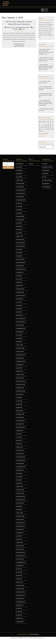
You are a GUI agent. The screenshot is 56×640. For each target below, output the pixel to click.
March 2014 (20, 542)
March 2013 (20, 582)
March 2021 (20, 315)
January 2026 (20, 186)
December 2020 (21, 318)
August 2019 (20, 364)
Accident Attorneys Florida (6, 3)
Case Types (46, 170)
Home (44, 177)
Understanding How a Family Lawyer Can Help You (45, 95)
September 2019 (21, 361)
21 (52, 127)
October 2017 (20, 424)
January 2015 (20, 519)
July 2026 (19, 167)
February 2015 (20, 516)
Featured (45, 173)
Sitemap (43, 637)
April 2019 (19, 368)
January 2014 (20, 549)
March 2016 (20, 486)
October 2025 (20, 196)
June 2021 (19, 305)
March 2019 (20, 371)
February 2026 (20, 183)
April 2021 (19, 312)
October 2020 (20, 325)
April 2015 (19, 509)
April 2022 (19, 282)
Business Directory (48, 167)
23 (41, 129)
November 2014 (21, 526)
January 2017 (20, 453)
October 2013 (20, 559)
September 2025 (21, 200)
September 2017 (21, 427)
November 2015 (21, 499)
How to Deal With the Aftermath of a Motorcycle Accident (45, 88)
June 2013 (19, 572)
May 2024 (19, 229)
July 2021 (19, 302)
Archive (45, 163)
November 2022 (21, 262)
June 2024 (19, 226)
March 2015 (20, 513)
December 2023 (21, 242)
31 (44, 131)
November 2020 (21, 321)
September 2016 (21, 466)
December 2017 (21, 420)
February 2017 (20, 450)
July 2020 (19, 335)
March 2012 (20, 618)
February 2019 (20, 374)
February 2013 (20, 585)
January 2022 (20, 292)
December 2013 (21, 552)
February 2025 (20, 216)
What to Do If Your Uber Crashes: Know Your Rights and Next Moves (46, 59)
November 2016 (21, 460)
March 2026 (20, 180)
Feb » (43, 136)
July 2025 (19, 203)
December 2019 (21, 354)
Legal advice (46, 183)
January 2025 (20, 219)
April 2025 (19, 213)
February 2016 (20, 489)
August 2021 (20, 298)
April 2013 (19, 578)
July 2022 (19, 275)
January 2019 (20, 377)
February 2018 (20, 414)
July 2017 (19, 433)
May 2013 (19, 575)
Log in (31, 163)
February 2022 (20, 289)
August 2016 (20, 470)
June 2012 (19, 611)
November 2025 (21, 193)
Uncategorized (46, 186)
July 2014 (19, 536)
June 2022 (19, 279)
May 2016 (19, 480)
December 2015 (21, 496)
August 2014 (20, 532)
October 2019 (20, 358)
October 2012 (20, 598)
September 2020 (21, 328)
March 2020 (20, 345)
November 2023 (21, 246)
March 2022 (20, 285)
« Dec (40, 136)
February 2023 (20, 259)
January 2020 (20, 351)
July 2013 (19, 569)
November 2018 (21, 384)
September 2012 (21, 601)
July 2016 (19, 473)
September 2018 (21, 391)
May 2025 (19, 209)
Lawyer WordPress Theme (24, 634)
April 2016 (19, 483)
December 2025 (21, 190)
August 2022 (20, 272)
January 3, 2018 (10, 27)
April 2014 (19, 539)
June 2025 (19, 206)
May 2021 (19, 308)
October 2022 (20, 265)
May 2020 (19, 341)
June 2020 (19, 338)
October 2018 (20, 387)
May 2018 (19, 404)
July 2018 (19, 397)
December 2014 (21, 522)
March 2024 (20, 236)
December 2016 (21, 457)
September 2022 (21, 269)
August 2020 (20, 331)
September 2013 (21, 562)
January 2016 (20, 493)
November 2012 (21, 595)
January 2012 (20, 621)
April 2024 (19, 233)
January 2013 (20, 588)
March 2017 (20, 447)
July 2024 (19, 223)
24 (44, 129)
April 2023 (19, 256)
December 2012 (21, 592)
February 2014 (20, 545)
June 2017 (19, 437)
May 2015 (19, 506)
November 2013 (21, 555)
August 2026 (20, 163)
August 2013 (20, 565)
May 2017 (19, 440)
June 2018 (19, 401)
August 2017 (20, 430)
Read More (19, 45)
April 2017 (19, 443)
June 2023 (19, 252)
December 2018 (21, 381)
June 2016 (19, 476)
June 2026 (19, 170)
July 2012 (19, 608)
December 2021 (21, 295)
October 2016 (20, 463)
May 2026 (19, 173)
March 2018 (20, 410)
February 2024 (20, 239)
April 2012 (19, 615)
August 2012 (20, 605)
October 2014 (20, 529)
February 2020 (20, 348)
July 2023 (19, 249)
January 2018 (20, 417)
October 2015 (20, 503)
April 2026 (19, 177)
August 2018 (20, 394)
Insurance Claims (47, 180)
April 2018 (19, 407)
